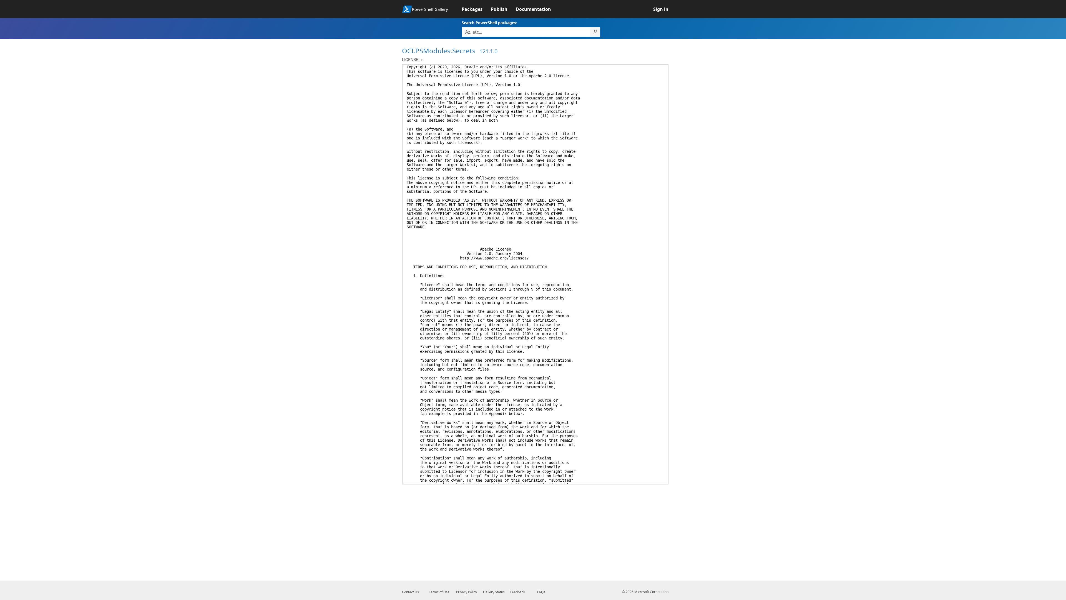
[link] (476, 9)
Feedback (517, 592)
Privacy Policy (466, 592)
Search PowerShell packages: (489, 22)
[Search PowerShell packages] (595, 32)
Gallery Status (494, 592)
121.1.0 (488, 51)
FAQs (541, 592)
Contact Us (410, 592)
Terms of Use (439, 592)
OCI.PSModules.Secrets (439, 50)
